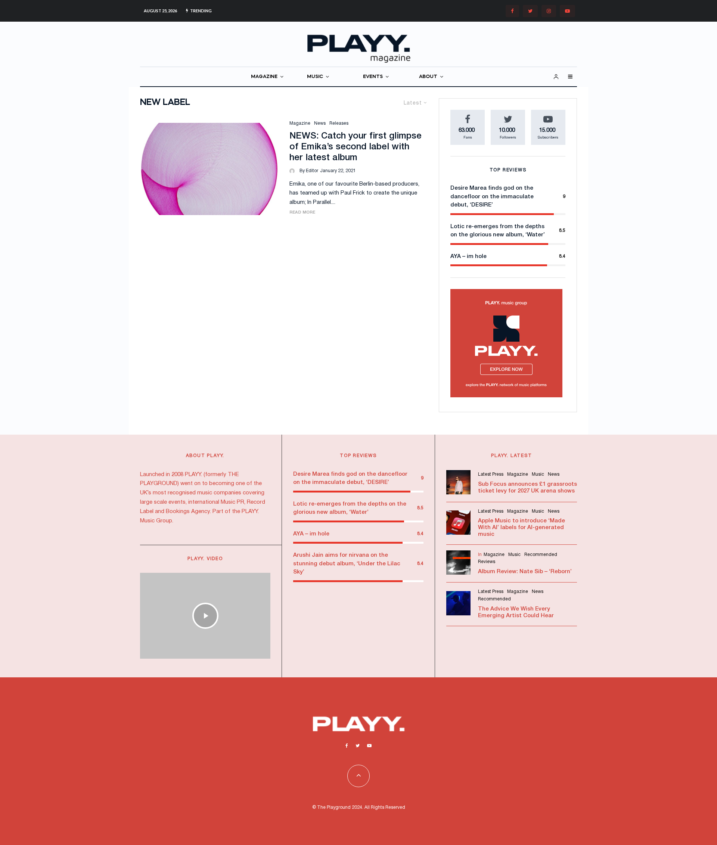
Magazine (299, 123)
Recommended (540, 555)
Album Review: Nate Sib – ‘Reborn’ (525, 571)
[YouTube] (567, 11)
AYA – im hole (468, 256)
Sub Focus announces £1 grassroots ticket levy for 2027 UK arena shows (527, 488)
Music (538, 474)
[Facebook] (512, 11)
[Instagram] (548, 11)
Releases (338, 123)
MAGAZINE (264, 76)
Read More (302, 212)
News (320, 123)
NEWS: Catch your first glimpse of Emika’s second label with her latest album (355, 147)
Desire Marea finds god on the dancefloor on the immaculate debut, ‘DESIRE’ (492, 197)
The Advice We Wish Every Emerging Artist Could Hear (516, 612)
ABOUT (428, 76)
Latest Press (490, 474)
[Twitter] (530, 11)
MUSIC (315, 76)
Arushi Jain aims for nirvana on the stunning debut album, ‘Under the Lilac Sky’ (346, 564)
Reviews (486, 562)
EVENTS (373, 76)
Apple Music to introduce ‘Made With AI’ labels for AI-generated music (521, 527)
